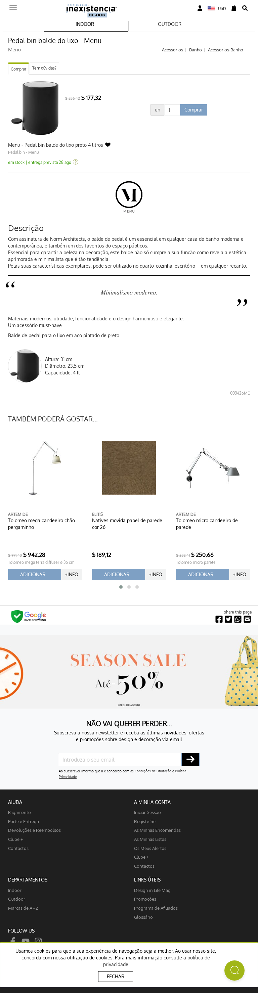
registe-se (145, 821)
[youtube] (25, 941)
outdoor (16, 899)
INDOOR (85, 24)
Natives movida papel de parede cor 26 (127, 523)
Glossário (143, 917)
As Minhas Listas (150, 839)
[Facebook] (12, 941)
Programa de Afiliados (156, 908)
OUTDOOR (169, 24)
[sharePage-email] (247, 619)
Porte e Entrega (23, 821)
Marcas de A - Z (23, 908)
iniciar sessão (147, 812)
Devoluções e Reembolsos (34, 830)
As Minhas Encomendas (157, 830)
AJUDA (15, 802)
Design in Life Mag (152, 890)
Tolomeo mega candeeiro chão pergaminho (41, 523)
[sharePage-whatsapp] (238, 619)
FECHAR (115, 976)
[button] (121, 587)
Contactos (18, 848)
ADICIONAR (32, 574)
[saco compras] (234, 8)
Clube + (15, 839)
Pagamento (19, 812)
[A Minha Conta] (200, 8)
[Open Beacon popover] (234, 970)
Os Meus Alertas (150, 848)
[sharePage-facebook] (219, 619)
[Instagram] (38, 941)
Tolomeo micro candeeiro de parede (207, 523)
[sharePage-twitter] (228, 619)
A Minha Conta (152, 802)
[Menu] (13, 5)
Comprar (18, 69)
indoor (15, 890)
